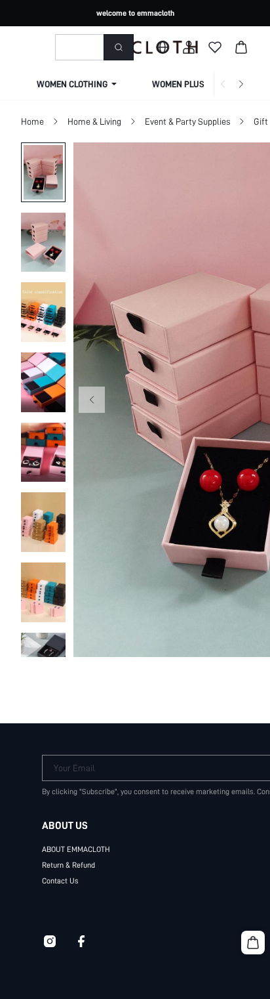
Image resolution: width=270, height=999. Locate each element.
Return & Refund (68, 865)
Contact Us (60, 880)
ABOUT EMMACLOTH (76, 849)
